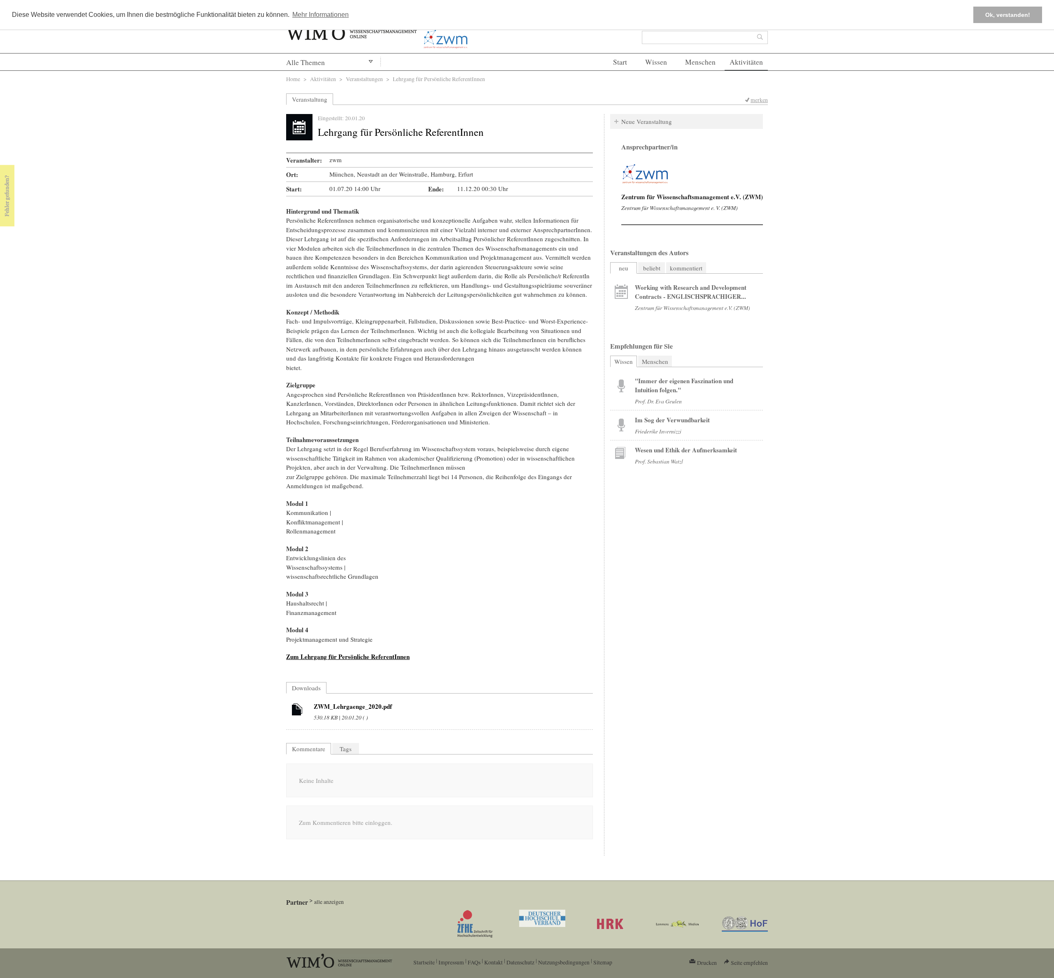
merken (759, 100)
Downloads (306, 688)
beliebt (651, 268)
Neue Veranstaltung (646, 121)
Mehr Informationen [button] (320, 14)
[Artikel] (297, 711)
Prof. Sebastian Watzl (659, 461)
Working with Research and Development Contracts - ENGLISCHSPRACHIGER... (690, 292)
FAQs (474, 962)
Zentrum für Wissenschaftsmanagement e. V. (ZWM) (679, 208)
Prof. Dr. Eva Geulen (658, 401)
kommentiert (686, 268)
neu (623, 268)
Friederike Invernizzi (658, 431)
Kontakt (493, 962)
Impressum (451, 962)
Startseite (424, 962)
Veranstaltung (309, 99)
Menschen (700, 62)
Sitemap (602, 962)
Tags (346, 749)
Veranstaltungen (364, 79)
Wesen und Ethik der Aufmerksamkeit (686, 449)
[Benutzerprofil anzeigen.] (645, 174)
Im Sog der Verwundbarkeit (672, 419)
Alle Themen (305, 62)
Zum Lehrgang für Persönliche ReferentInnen (348, 656)
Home (293, 79)
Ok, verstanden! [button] (1007, 15)
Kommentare (308, 749)
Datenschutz (520, 962)
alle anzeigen (329, 902)
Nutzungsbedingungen (564, 962)
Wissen (656, 62)
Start (620, 62)
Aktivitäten (746, 62)
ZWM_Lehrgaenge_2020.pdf (353, 706)
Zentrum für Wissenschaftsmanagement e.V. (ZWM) (692, 196)
